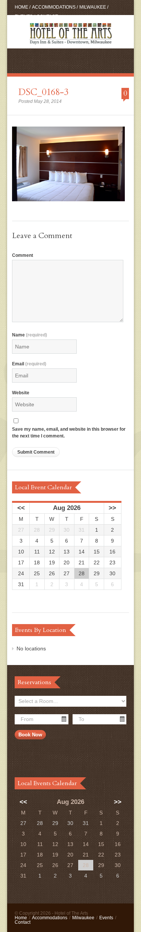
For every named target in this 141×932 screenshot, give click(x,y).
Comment (22, 255)
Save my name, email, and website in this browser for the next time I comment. (69, 433)
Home (21, 7)
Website (20, 392)
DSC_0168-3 (43, 92)
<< (21, 507)
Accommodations (54, 7)
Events (24, 16)
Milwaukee (92, 7)
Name (29, 335)
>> (112, 507)
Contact (47, 16)
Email (29, 363)
